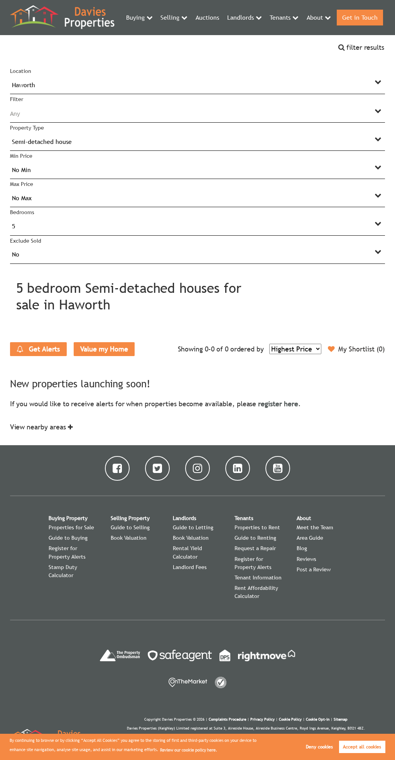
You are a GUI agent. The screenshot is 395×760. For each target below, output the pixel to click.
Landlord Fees (190, 567)
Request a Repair (255, 548)
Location (20, 71)
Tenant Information (258, 577)
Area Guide (310, 537)
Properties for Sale (71, 527)
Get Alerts (43, 349)
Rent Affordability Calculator (256, 592)
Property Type (27, 127)
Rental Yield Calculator (187, 552)
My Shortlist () (361, 349)
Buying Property (68, 518)
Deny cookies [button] (319, 746)
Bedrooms (22, 212)
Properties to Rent (257, 527)
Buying (135, 17)
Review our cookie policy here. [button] (188, 750)
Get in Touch (360, 17)
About (315, 17)
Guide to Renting (255, 537)
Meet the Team (315, 527)
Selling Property (130, 518)
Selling (169, 17)
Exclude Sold (25, 240)
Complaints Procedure (227, 719)
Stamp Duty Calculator (63, 571)
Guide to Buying (68, 537)
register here (278, 403)
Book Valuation (129, 537)
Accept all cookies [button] (362, 746)
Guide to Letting (193, 527)
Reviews (306, 559)
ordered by (247, 349)
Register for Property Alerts (67, 552)
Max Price (21, 184)
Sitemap (341, 719)
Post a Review (314, 569)
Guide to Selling (130, 527)
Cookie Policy (290, 719)
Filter (16, 99)
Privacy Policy (262, 719)
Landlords (240, 17)
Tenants (280, 17)
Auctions (207, 17)
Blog (302, 548)
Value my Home (104, 349)
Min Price (21, 155)
